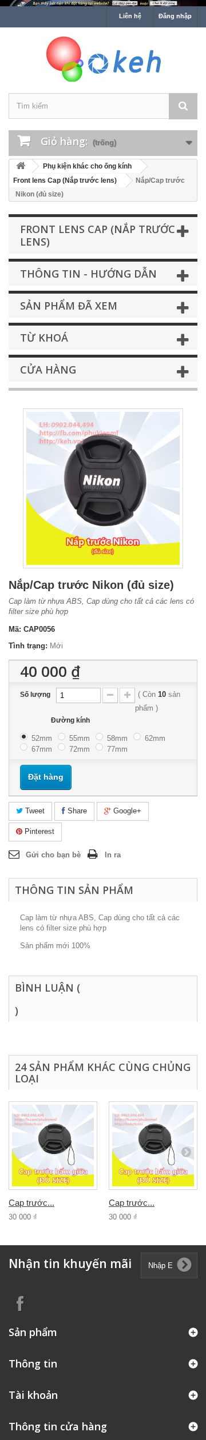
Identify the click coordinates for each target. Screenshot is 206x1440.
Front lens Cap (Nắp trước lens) (65, 180)
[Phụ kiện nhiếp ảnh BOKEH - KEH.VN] (103, 59)
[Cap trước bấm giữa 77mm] (53, 1145)
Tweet (34, 811)
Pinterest (38, 831)
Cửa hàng (48, 369)
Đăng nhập (175, 16)
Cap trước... (31, 1203)
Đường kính (71, 720)
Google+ (126, 811)
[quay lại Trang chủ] (20, 166)
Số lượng (35, 695)
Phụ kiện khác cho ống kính (87, 166)
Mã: (15, 629)
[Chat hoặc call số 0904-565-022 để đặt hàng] (103, 3)
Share (76, 811)
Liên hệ (130, 16)
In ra (113, 855)
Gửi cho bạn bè (53, 855)
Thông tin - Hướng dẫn (88, 273)
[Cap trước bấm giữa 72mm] (153, 1145)
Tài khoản (33, 1395)
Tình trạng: (28, 645)
